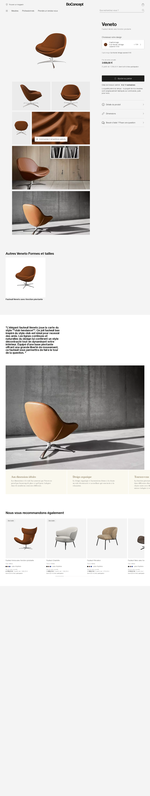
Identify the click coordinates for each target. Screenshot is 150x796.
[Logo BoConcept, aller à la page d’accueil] (75, 4)
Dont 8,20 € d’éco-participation (14, 573)
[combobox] (122, 10)
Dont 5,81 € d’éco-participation (54, 573)
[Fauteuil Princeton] (107, 538)
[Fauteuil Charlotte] (66, 538)
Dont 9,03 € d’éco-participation (136, 573)
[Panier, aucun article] (143, 4)
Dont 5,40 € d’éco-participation (129, 67)
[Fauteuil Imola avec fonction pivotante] (25, 538)
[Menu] (6, 10)
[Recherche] (143, 10)
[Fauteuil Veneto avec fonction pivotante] (25, 277)
